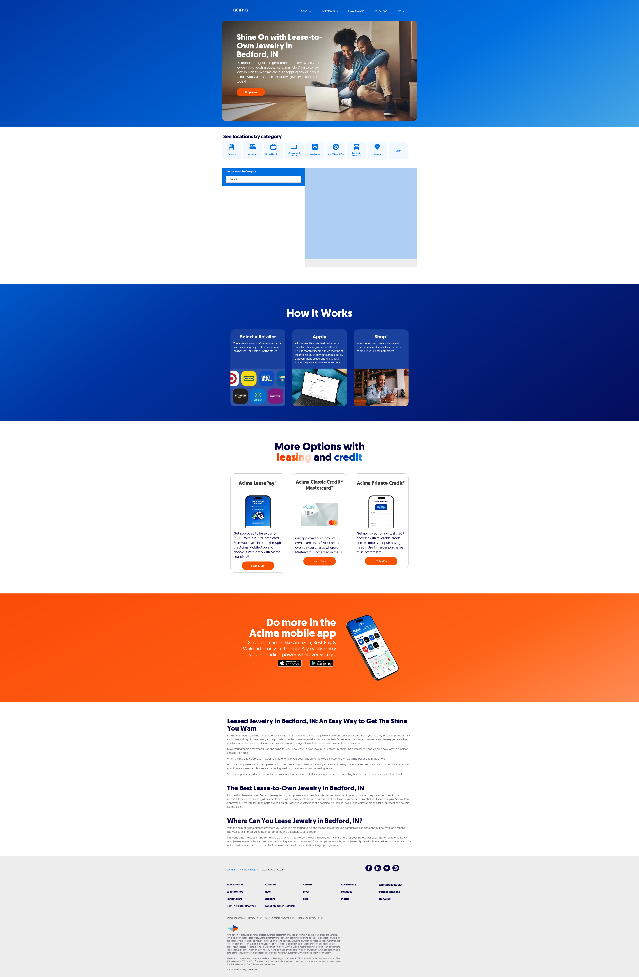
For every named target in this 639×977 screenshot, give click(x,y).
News (268, 891)
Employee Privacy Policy (310, 917)
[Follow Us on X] (385, 870)
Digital (345, 899)
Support (270, 899)
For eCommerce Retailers (280, 906)
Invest (307, 891)
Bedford (254, 869)
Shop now (251, 92)
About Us (270, 884)
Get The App (379, 11)
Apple (291, 664)
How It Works (235, 884)
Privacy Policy (255, 917)
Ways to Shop (235, 891)
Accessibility (348, 884)
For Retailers (234, 899)
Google (323, 664)
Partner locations (389, 892)
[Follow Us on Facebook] (367, 870)
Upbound (385, 899)
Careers (307, 884)
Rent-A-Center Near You (241, 906)
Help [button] (399, 11)
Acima (240, 10)
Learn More (258, 565)
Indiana (243, 869)
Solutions (346, 891)
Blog (306, 899)
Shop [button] (304, 11)
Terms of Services (236, 917)
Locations (232, 869)
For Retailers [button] (328, 11)
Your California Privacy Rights (280, 917)
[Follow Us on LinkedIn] (376, 870)
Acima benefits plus (391, 884)
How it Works (356, 11)
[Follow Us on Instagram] (394, 870)
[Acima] (232, 928)
